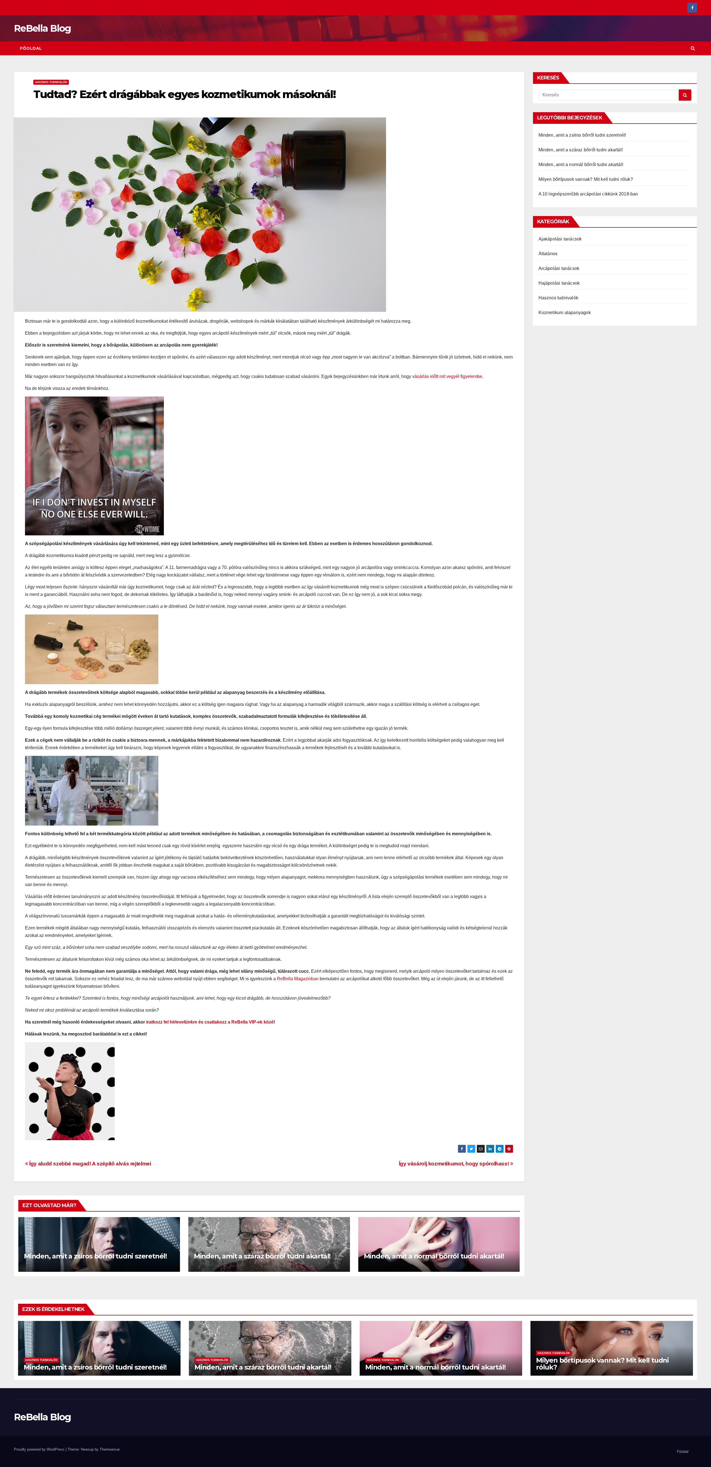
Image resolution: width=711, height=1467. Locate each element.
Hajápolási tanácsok (559, 283)
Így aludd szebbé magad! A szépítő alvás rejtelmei (89, 1164)
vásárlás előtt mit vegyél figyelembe (447, 376)
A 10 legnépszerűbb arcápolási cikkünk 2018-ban (588, 194)
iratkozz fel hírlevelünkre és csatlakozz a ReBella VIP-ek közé (210, 1022)
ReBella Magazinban (298, 978)
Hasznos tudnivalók (51, 82)
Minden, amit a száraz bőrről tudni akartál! (262, 1256)
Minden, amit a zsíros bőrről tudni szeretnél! (95, 1256)
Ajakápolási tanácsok (560, 239)
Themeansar (109, 1449)
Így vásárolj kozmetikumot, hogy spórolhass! (454, 1164)
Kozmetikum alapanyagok (565, 312)
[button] (693, 48)
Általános (548, 253)
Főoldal (31, 48)
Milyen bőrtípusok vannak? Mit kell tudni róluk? (586, 179)
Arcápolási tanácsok (559, 268)
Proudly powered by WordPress (40, 1449)
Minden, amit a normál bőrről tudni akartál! (434, 1256)
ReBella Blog (42, 28)
